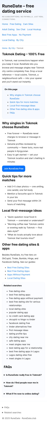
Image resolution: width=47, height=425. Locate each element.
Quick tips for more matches (24, 102)
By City (20, 40)
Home (5, 24)
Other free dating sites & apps (24, 109)
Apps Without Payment (18, 274)
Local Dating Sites (16, 278)
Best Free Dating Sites (18, 267)
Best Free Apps (9, 34)
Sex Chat (20, 29)
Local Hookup (34, 29)
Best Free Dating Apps (18, 271)
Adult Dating (8, 29)
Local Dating (8, 40)
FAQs (12, 112)
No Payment (25, 34)
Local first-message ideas (22, 105)
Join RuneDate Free (13, 168)
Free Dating (15, 24)
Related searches (12, 412)
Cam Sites (28, 24)
